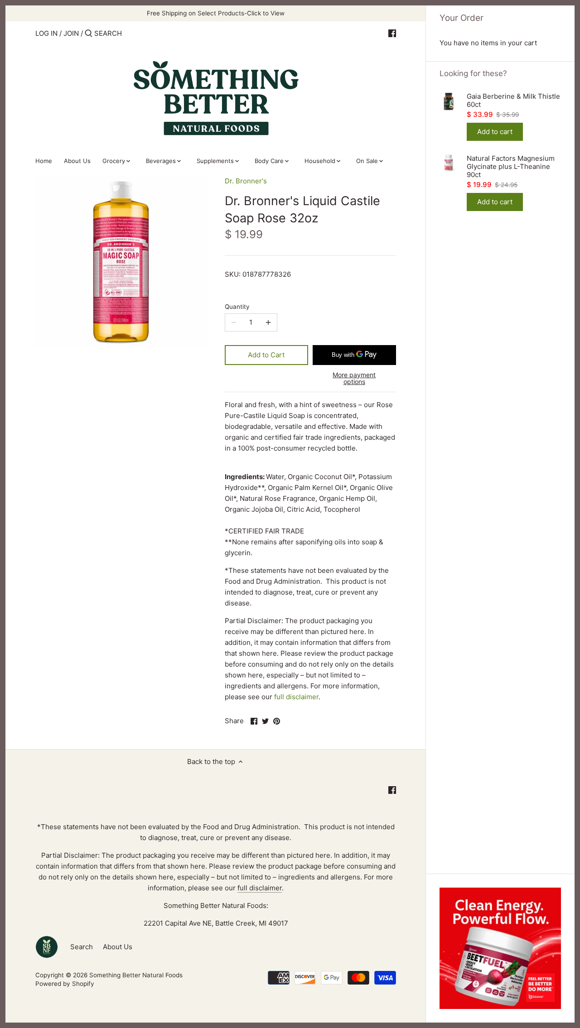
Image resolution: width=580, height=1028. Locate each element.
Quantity (237, 306)
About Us (117, 946)
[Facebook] (392, 33)
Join (71, 33)
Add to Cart (266, 355)
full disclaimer (296, 696)
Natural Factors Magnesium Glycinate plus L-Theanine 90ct (511, 166)
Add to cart (494, 131)
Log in (46, 33)
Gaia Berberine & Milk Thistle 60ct (513, 100)
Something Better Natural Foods (136, 975)
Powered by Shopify (64, 983)
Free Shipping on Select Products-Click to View (216, 13)
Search (81, 946)
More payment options (354, 378)
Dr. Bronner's (246, 181)
